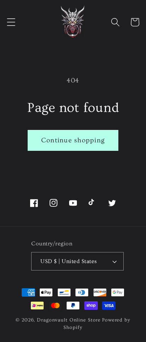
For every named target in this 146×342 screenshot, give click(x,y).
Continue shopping (73, 140)
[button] (11, 22)
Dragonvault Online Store (69, 320)
